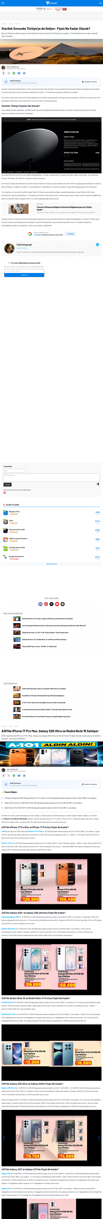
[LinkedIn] (97, 244)
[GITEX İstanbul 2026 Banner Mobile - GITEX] (51, 8)
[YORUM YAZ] (19, 74)
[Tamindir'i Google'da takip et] (51, 234)
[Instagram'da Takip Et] (46, 604)
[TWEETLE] (9, 74)
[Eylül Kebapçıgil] (9, 245)
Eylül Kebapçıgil (13, 67)
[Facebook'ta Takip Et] (40, 604)
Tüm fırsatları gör (51, 564)
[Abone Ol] (24, 73)
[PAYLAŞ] (4, 74)
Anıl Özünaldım (12, 769)
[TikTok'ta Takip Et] (63, 604)
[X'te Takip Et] (51, 604)
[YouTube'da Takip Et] (57, 604)
